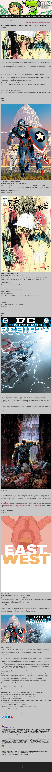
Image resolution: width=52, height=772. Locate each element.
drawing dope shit (35, 505)
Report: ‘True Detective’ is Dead (7, 20)
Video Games (27, 16)
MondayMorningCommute (6, 16)
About (50, 16)
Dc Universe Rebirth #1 (23, 721)
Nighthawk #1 (39, 721)
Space (13, 16)
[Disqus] (26, 740)
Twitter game (5, 503)
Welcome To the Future (35, 16)
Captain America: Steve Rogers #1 (10, 721)
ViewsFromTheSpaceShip (19, 16)
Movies (46, 16)
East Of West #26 (32, 721)
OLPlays (42, 16)
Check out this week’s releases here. (21, 70)
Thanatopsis (45, 721)
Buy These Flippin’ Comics (33, 60)
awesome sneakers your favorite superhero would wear (16, 505)
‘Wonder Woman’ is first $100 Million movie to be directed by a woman (37, 22)
